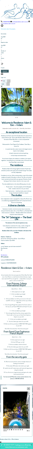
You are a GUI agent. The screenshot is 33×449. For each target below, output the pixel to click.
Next (29, 101)
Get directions (4, 255)
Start (27, 430)
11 (22, 429)
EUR (3, 84)
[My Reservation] (2, 74)
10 (20, 429)
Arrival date (3, 34)
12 (4, 430)
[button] (5, 71)
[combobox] (6, 81)
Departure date (4, 42)
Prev (3, 101)
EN (4, 81)
